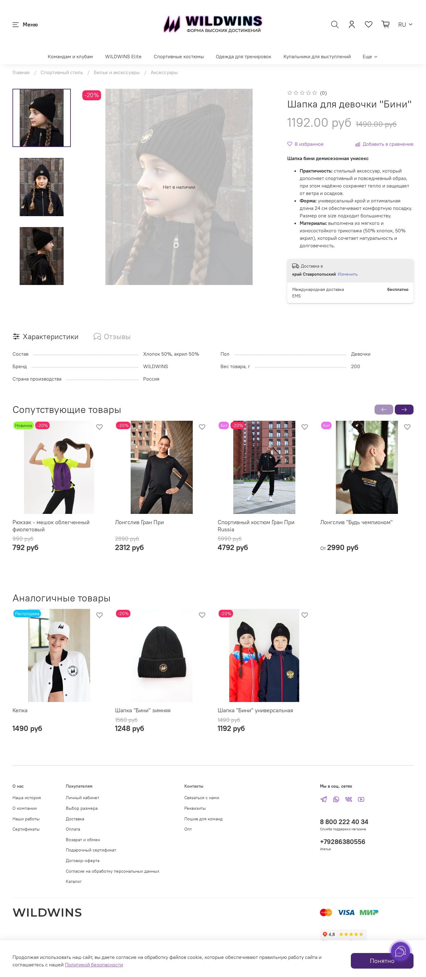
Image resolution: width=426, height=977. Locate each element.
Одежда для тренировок (243, 56)
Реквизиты (195, 808)
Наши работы (26, 819)
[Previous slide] (93, 186)
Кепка (19, 710)
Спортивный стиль (62, 72)
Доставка (75, 819)
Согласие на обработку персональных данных (112, 871)
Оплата (73, 829)
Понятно (382, 961)
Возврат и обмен (83, 839)
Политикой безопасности (94, 964)
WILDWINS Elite (123, 56)
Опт (188, 829)
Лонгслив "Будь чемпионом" (356, 522)
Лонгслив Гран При (139, 522)
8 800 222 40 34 (344, 822)
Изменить (348, 274)
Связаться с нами (201, 797)
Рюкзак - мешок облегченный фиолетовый (51, 526)
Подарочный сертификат (91, 850)
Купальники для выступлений (317, 56)
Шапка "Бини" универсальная (255, 710)
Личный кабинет (82, 797)
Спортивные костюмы (179, 56)
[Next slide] (41, 276)
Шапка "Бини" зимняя (143, 710)
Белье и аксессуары (117, 72)
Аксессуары (164, 72)
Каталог (74, 881)
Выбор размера (82, 808)
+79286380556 (342, 841)
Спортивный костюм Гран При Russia (256, 526)
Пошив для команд (203, 819)
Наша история (26, 797)
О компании (24, 808)
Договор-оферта (82, 860)
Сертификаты (26, 829)
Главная (21, 72)
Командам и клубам (70, 56)
